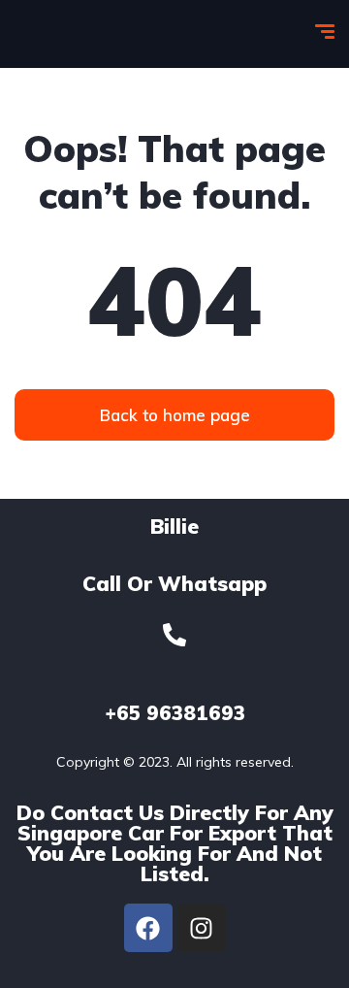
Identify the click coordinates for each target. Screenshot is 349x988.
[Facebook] (148, 928)
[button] (174, 415)
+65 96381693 (175, 713)
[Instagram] (201, 928)
